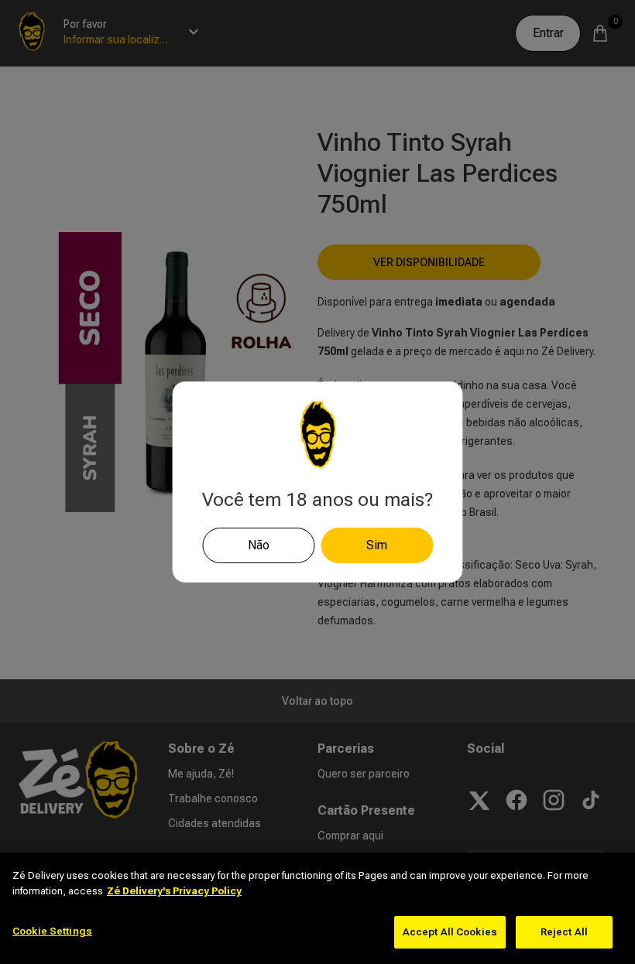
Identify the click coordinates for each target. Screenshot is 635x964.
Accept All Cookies (450, 932)
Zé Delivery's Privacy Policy (174, 891)
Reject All (564, 932)
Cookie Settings (52, 931)
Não (258, 545)
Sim (376, 545)
